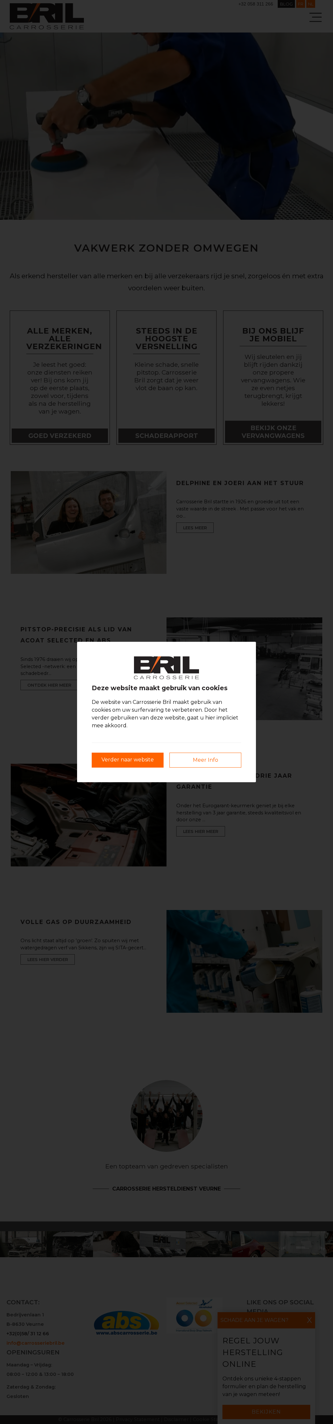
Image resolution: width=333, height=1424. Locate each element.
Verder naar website (127, 760)
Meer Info (205, 760)
